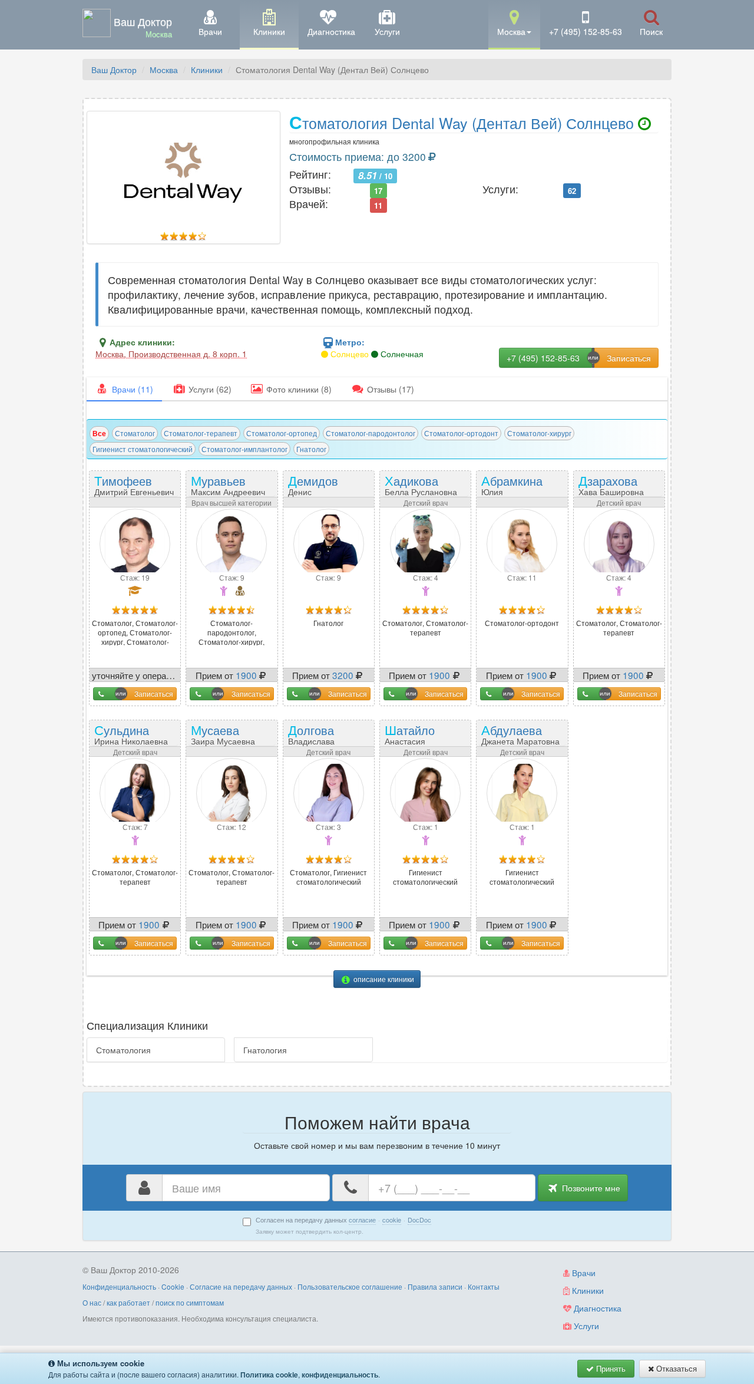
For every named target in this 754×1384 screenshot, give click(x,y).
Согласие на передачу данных (241, 1286)
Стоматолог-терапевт (200, 433)
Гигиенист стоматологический (142, 449)
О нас (91, 1302)
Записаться (153, 693)
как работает (128, 1302)
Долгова (313, 737)
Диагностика (596, 1308)
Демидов (317, 488)
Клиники (207, 69)
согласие (362, 1219)
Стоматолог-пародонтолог (370, 433)
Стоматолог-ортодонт (461, 433)
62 (572, 190)
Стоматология (123, 1050)
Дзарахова (611, 484)
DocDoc (419, 1219)
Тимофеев (134, 484)
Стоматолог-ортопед (281, 433)
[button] (514, 24)
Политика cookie (269, 1374)
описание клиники (383, 979)
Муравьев (228, 484)
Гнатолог (311, 449)
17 (378, 190)
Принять (610, 1368)
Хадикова (421, 484)
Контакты (484, 1286)
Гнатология (265, 1050)
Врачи (583, 1272)
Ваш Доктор (114, 69)
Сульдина (131, 733)
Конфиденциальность (119, 1286)
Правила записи (435, 1286)
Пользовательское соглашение (349, 1286)
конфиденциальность (340, 1374)
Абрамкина (512, 488)
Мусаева (223, 733)
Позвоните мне (590, 1188)
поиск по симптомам (190, 1302)
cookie (391, 1219)
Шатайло (416, 737)
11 (378, 204)
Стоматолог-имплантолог (244, 449)
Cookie (172, 1286)
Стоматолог (135, 433)
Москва (164, 69)
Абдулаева (520, 733)
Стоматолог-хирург (539, 433)
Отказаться (675, 1368)
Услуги (585, 1326)
